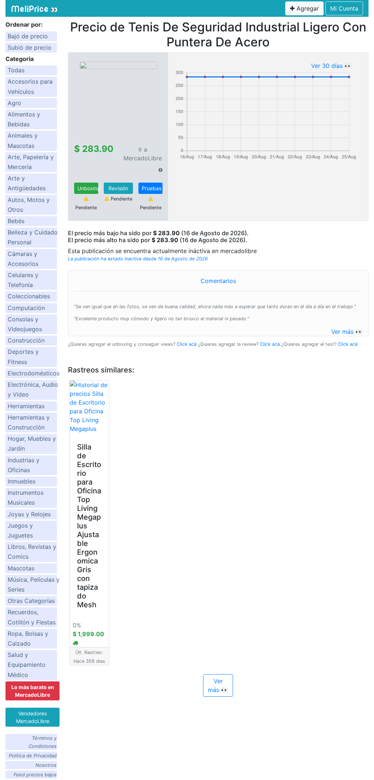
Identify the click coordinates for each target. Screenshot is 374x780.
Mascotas (21, 568)
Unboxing (87, 188)
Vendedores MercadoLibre (32, 717)
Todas (16, 70)
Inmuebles (21, 481)
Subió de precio (29, 47)
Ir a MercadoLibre (142, 154)
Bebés (16, 221)
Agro (14, 103)
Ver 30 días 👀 (331, 65)
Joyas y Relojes (29, 514)
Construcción (26, 340)
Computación (26, 307)
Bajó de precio (28, 36)
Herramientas (26, 406)
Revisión (118, 188)
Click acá (186, 344)
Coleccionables (29, 296)
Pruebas (151, 188)
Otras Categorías (31, 600)
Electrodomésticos (34, 373)
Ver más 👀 (347, 331)
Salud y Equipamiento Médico (27, 664)
